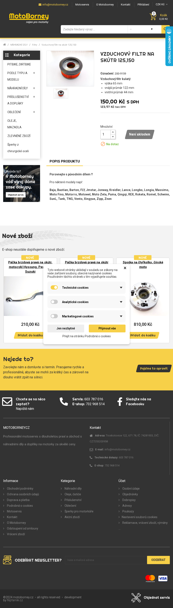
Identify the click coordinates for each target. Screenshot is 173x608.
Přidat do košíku (30, 335)
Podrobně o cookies (19, 505)
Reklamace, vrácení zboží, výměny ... (143, 525)
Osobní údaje (131, 488)
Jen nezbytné (66, 328)
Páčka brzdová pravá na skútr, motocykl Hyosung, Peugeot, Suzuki (30, 267)
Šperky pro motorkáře (78, 511)
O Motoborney (16, 522)
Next (164, 300)
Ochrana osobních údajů (22, 494)
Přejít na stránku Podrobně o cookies (86, 336)
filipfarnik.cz (15, 600)
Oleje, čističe (72, 494)
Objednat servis (157, 597)
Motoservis (14, 511)
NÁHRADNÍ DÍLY (17, 88)
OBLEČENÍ (14, 112)
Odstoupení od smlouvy (22, 528)
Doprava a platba (18, 500)
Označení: (107, 73)
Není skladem (139, 134)
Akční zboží (72, 517)
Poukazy (128, 511)
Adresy (127, 505)
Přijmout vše (107, 328)
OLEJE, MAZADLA (14, 124)
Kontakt (11, 517)
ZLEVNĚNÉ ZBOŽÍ (18, 136)
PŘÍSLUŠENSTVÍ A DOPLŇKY (18, 100)
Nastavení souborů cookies (139, 517)
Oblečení (70, 505)
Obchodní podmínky (19, 488)
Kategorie (22, 55)
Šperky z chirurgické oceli (18, 148)
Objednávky (130, 494)
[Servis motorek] (21, 183)
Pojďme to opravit (154, 368)
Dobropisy (129, 500)
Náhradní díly (73, 488)
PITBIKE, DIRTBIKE (19, 64)
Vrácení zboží (15, 534)
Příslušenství (72, 500)
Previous (8, 300)
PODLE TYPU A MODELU (17, 76)
